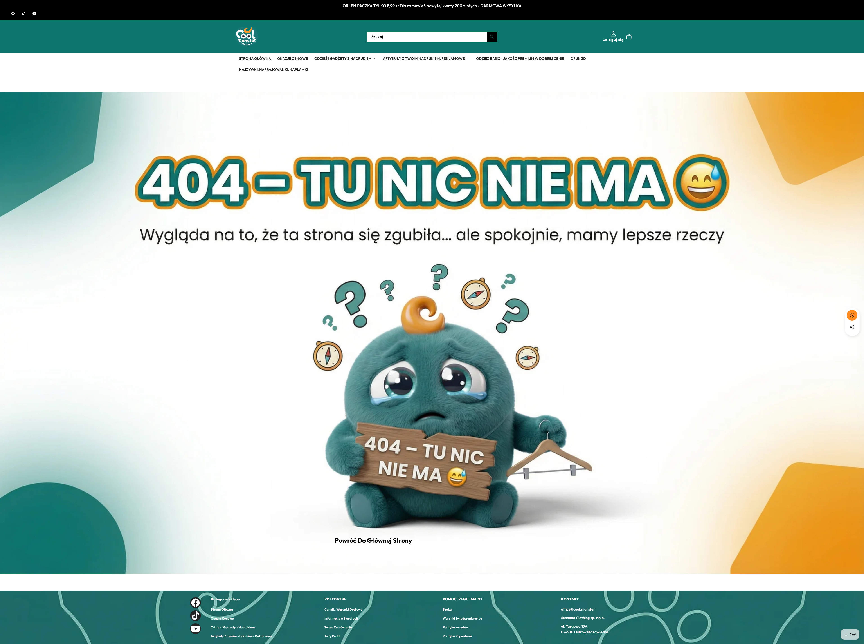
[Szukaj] (492, 37)
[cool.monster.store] (246, 37)
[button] (629, 37)
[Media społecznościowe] (852, 327)
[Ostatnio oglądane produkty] (852, 315)
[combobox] (432, 37)
